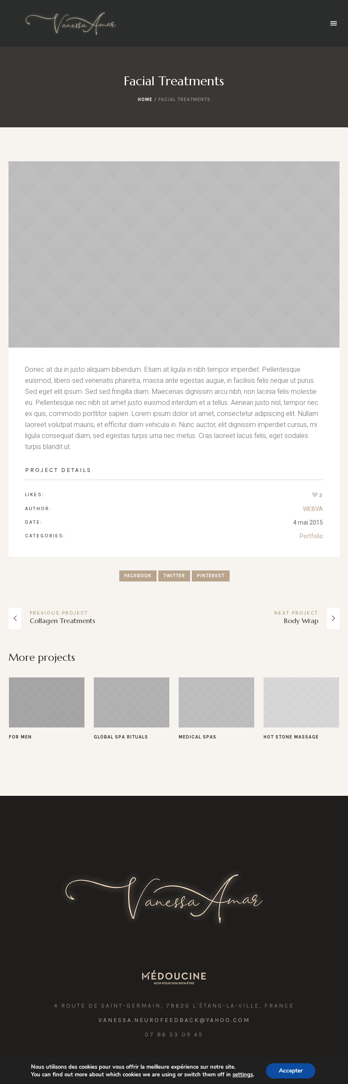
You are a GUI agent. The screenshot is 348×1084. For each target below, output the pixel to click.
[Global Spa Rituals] (131, 702)
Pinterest (211, 576)
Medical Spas (197, 737)
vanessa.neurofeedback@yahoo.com (174, 1020)
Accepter (291, 1071)
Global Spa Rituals (121, 737)
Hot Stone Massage (291, 737)
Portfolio (311, 536)
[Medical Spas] (216, 702)
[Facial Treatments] (174, 254)
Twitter (174, 576)
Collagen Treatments (62, 620)
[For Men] (46, 702)
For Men (20, 737)
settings (243, 1074)
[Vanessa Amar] (174, 898)
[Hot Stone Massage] (301, 702)
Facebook (138, 576)
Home (145, 99)
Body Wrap (301, 620)
